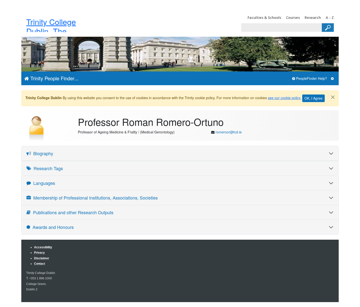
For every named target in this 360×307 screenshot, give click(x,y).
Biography (42, 153)
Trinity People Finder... (54, 78)
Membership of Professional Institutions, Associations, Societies (94, 197)
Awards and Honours (52, 227)
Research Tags (47, 168)
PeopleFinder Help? (311, 78)
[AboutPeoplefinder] (332, 78)
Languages (43, 183)
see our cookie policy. (284, 97)
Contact (39, 263)
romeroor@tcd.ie (229, 132)
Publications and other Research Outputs (72, 212)
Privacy (39, 252)
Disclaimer (41, 258)
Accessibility (43, 247)
